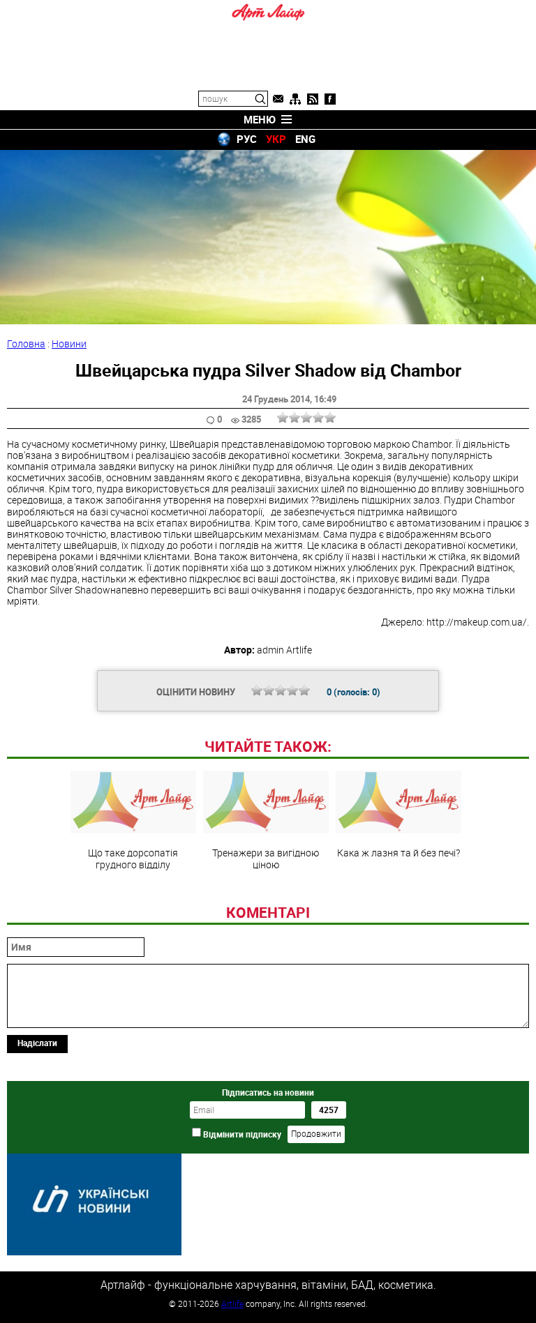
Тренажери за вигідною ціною (265, 858)
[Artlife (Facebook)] (330, 99)
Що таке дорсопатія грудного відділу (133, 858)
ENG (305, 139)
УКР (276, 139)
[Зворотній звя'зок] (277, 99)
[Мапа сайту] (295, 99)
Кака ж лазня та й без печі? (398, 852)
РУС (247, 139)
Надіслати (37, 1042)
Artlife (232, 1303)
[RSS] (312, 99)
